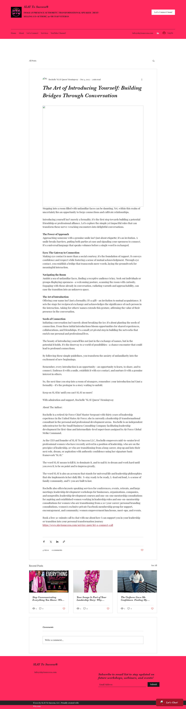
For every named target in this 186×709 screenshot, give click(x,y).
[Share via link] (64, 541)
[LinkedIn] (157, 33)
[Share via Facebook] (44, 541)
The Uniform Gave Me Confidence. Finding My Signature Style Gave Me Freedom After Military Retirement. (134, 598)
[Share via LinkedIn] (57, 541)
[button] (153, 61)
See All (154, 565)
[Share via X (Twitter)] (50, 541)
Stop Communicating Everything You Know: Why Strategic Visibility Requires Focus (47, 598)
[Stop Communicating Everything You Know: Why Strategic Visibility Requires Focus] (48, 581)
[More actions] (141, 79)
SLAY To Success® (36, 6)
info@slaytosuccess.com (142, 33)
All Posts (32, 60)
